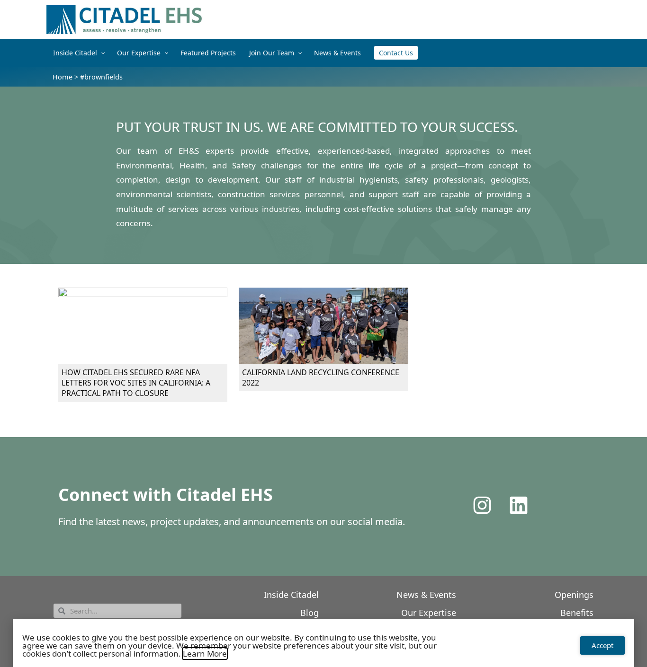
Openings (574, 594)
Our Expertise (428, 612)
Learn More (205, 653)
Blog (309, 612)
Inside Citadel (291, 594)
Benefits (576, 612)
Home (62, 76)
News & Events (426, 594)
